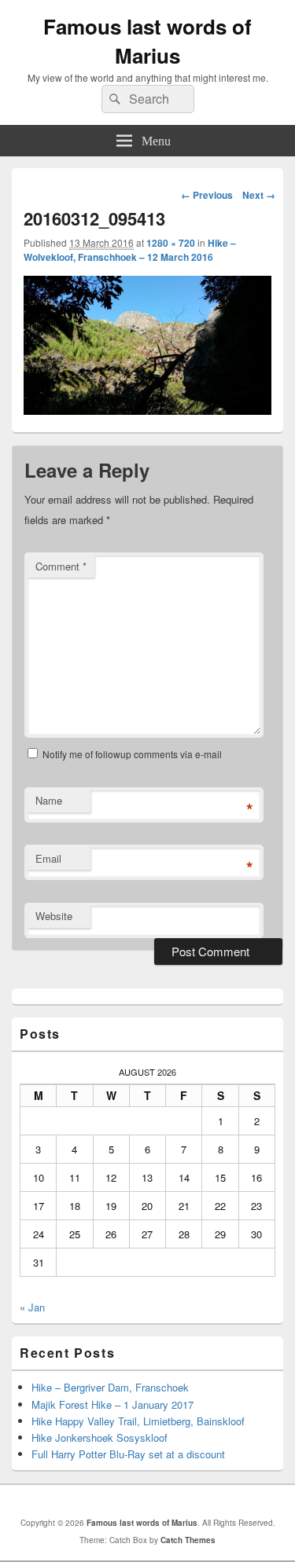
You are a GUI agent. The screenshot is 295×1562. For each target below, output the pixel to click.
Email (48, 858)
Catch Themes (188, 1540)
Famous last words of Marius (147, 41)
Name (48, 800)
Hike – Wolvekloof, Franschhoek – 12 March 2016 (130, 250)
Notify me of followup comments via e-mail (132, 754)
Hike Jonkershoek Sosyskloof (99, 1437)
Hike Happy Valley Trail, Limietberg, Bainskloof (138, 1421)
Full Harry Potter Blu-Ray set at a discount (128, 1453)
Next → (258, 195)
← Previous (207, 195)
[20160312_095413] (147, 410)
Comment (61, 566)
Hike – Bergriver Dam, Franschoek (110, 1387)
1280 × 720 (170, 243)
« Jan (32, 1307)
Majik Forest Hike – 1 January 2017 (112, 1404)
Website (53, 915)
